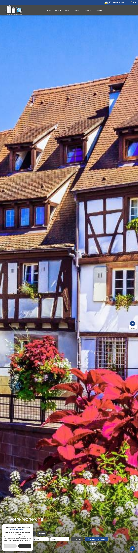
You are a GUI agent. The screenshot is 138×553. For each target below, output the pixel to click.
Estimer (42, 533)
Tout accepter (25, 546)
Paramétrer (10, 546)
